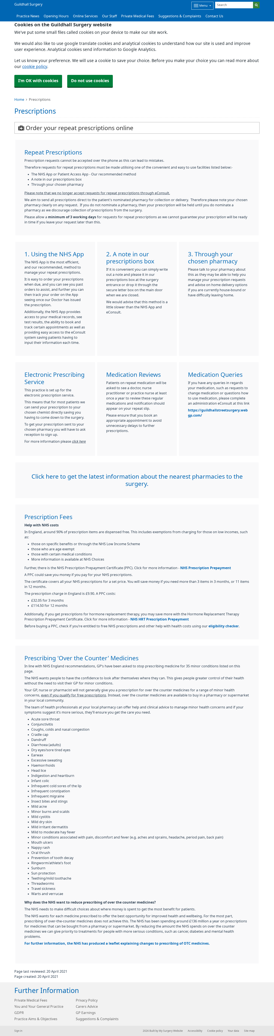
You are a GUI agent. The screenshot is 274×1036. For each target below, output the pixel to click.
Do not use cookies (90, 81)
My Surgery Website (171, 1031)
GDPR (19, 1012)
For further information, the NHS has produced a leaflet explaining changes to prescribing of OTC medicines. (117, 943)
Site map (249, 1031)
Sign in (18, 1031)
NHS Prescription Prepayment (205, 568)
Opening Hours (56, 16)
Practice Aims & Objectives (35, 1019)
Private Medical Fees (137, 16)
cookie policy (34, 67)
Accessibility (195, 1031)
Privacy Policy (87, 1000)
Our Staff (109, 16)
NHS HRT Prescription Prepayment (159, 619)
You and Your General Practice (38, 1006)
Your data (233, 1031)
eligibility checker (223, 626)
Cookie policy (215, 1031)
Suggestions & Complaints (179, 16)
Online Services (85, 16)
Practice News (27, 16)
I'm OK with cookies (38, 81)
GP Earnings (86, 1012)
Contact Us (214, 16)
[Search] (256, 5)
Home (19, 99)
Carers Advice (87, 1006)
